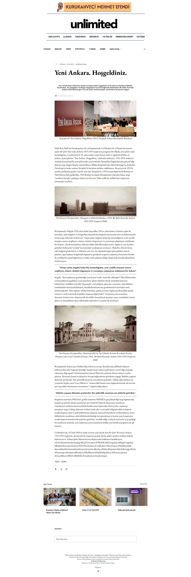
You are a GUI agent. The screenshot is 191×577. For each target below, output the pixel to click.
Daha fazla (114, 49)
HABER (102, 49)
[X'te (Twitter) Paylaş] (61, 469)
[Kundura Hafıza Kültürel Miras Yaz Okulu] (60, 497)
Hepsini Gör (143, 484)
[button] (107, 36)
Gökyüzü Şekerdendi (126, 510)
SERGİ (68, 49)
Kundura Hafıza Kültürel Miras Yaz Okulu (57, 511)
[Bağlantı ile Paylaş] (66, 469)
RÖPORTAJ (80, 49)
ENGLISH (58, 49)
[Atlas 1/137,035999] (95, 497)
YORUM (92, 49)
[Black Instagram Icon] (98, 571)
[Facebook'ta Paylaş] (56, 469)
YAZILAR (47, 49)
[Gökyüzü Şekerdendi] (131, 497)
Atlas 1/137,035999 (90, 510)
